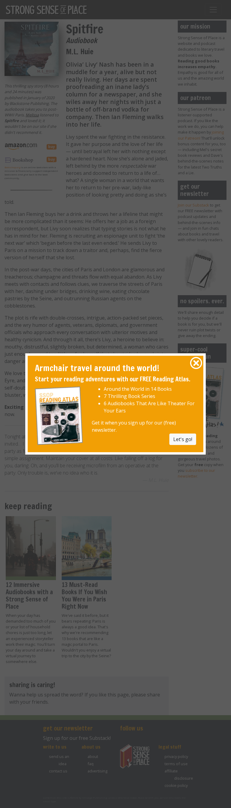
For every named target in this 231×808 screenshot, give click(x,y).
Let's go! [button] (182, 439)
